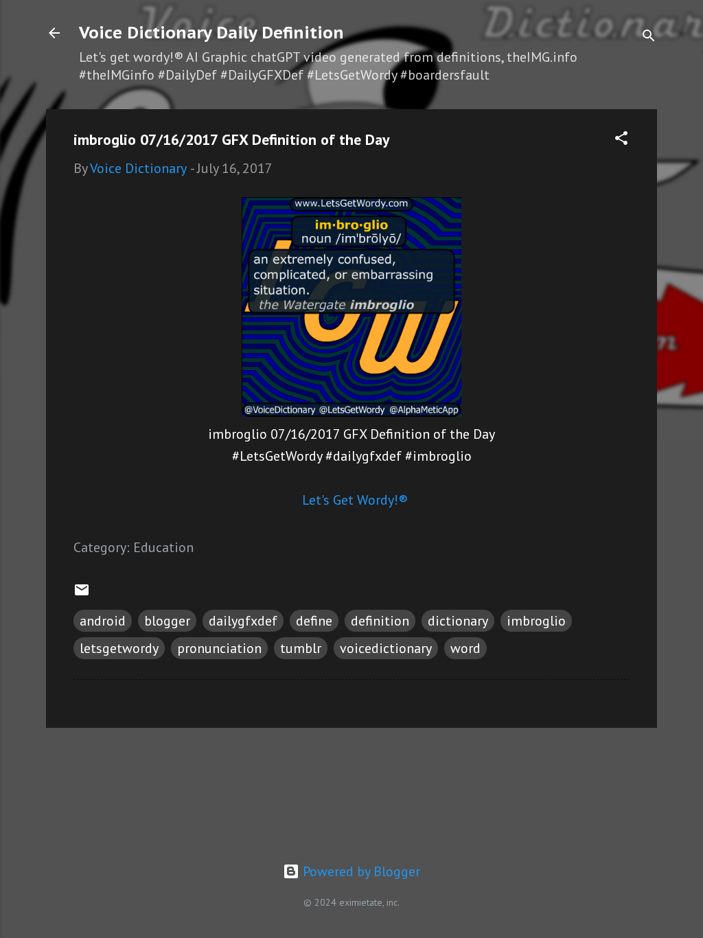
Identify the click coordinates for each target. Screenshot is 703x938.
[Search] (649, 37)
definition (380, 621)
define (314, 621)
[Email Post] (81, 593)
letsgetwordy (119, 648)
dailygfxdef (243, 621)
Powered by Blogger (359, 871)
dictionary (458, 621)
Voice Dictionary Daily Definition (211, 32)
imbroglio (536, 621)
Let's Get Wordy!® (355, 500)
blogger (167, 621)
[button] (621, 140)
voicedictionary (386, 648)
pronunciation (219, 648)
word (465, 648)
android (103, 621)
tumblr (300, 648)
